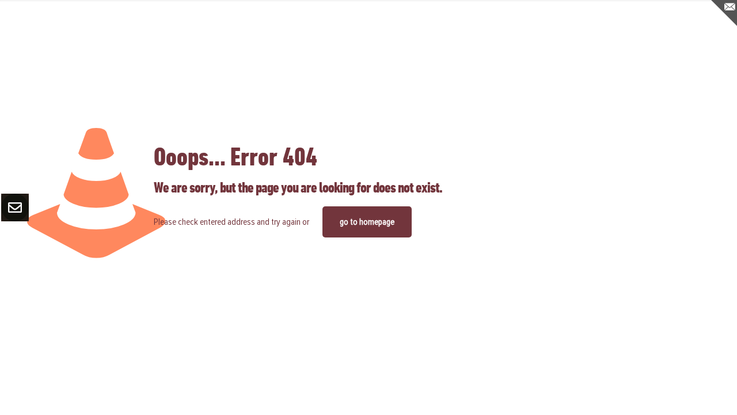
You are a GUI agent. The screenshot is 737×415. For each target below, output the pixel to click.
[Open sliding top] (724, 13)
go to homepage (367, 222)
